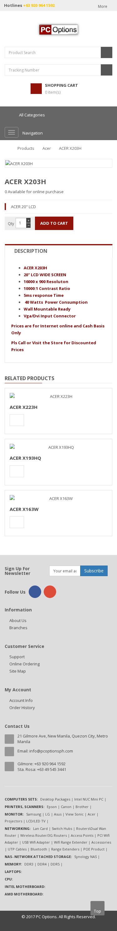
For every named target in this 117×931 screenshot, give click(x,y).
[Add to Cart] (17, 420)
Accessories (101, 842)
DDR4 (41, 864)
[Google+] (50, 592)
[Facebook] (35, 592)
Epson (52, 806)
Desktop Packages (55, 799)
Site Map (17, 671)
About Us (18, 620)
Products (25, 148)
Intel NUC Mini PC (88, 799)
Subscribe (94, 571)
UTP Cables (17, 849)
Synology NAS (85, 856)
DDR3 (28, 864)
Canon (66, 806)
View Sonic (75, 814)
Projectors (13, 821)
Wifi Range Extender (70, 842)
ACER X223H (23, 407)
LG (47, 814)
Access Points (82, 835)
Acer (46, 148)
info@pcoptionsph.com (51, 751)
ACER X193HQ (25, 458)
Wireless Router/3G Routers (43, 835)
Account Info (21, 700)
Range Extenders (65, 849)
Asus (57, 814)
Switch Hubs (62, 828)
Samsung (33, 814)
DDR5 (55, 864)
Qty (11, 223)
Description (30, 250)
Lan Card (40, 828)
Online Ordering (24, 664)
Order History (22, 707)
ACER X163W (24, 509)
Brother (82, 806)
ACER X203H (70, 148)
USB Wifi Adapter (36, 842)
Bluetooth (39, 849)
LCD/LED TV (36, 821)
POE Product (94, 849)
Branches (18, 627)
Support (17, 656)
